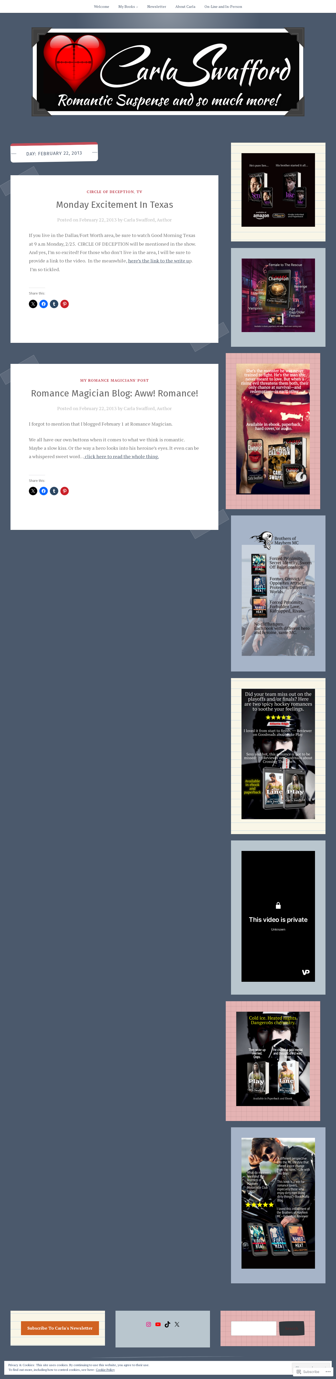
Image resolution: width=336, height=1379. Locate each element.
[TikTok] (167, 1324)
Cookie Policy (105, 1370)
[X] (177, 1324)
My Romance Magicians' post (114, 380)
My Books (126, 6)
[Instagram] (148, 1324)
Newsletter (156, 6)
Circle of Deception (110, 191)
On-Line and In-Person (223, 6)
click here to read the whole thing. (121, 456)
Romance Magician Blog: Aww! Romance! (114, 393)
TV (139, 191)
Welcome (101, 6)
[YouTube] (158, 1324)
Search (291, 1328)
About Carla (185, 6)
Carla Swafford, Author (148, 219)
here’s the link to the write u (158, 260)
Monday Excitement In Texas (114, 204)
